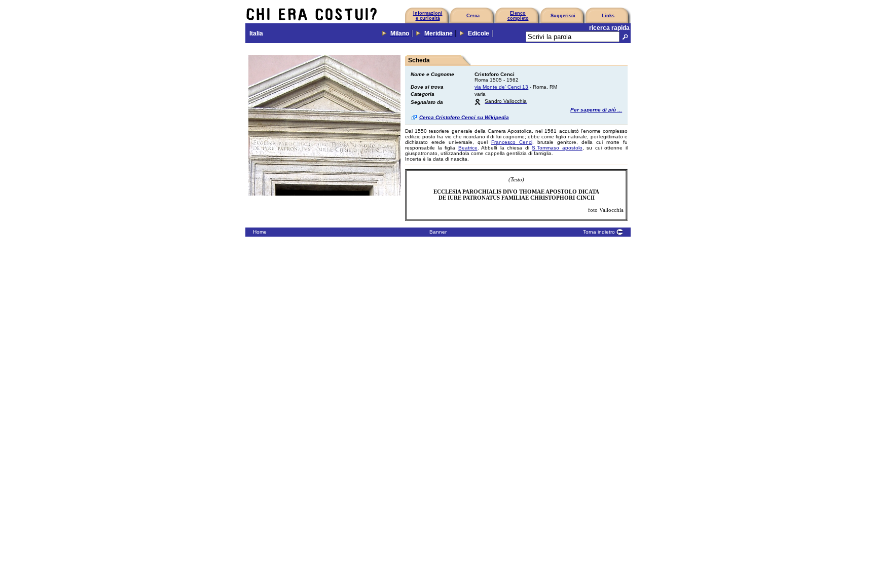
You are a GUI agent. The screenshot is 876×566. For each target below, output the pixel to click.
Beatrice (468, 147)
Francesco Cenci (511, 142)
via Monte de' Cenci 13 (501, 87)
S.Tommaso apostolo (557, 147)
